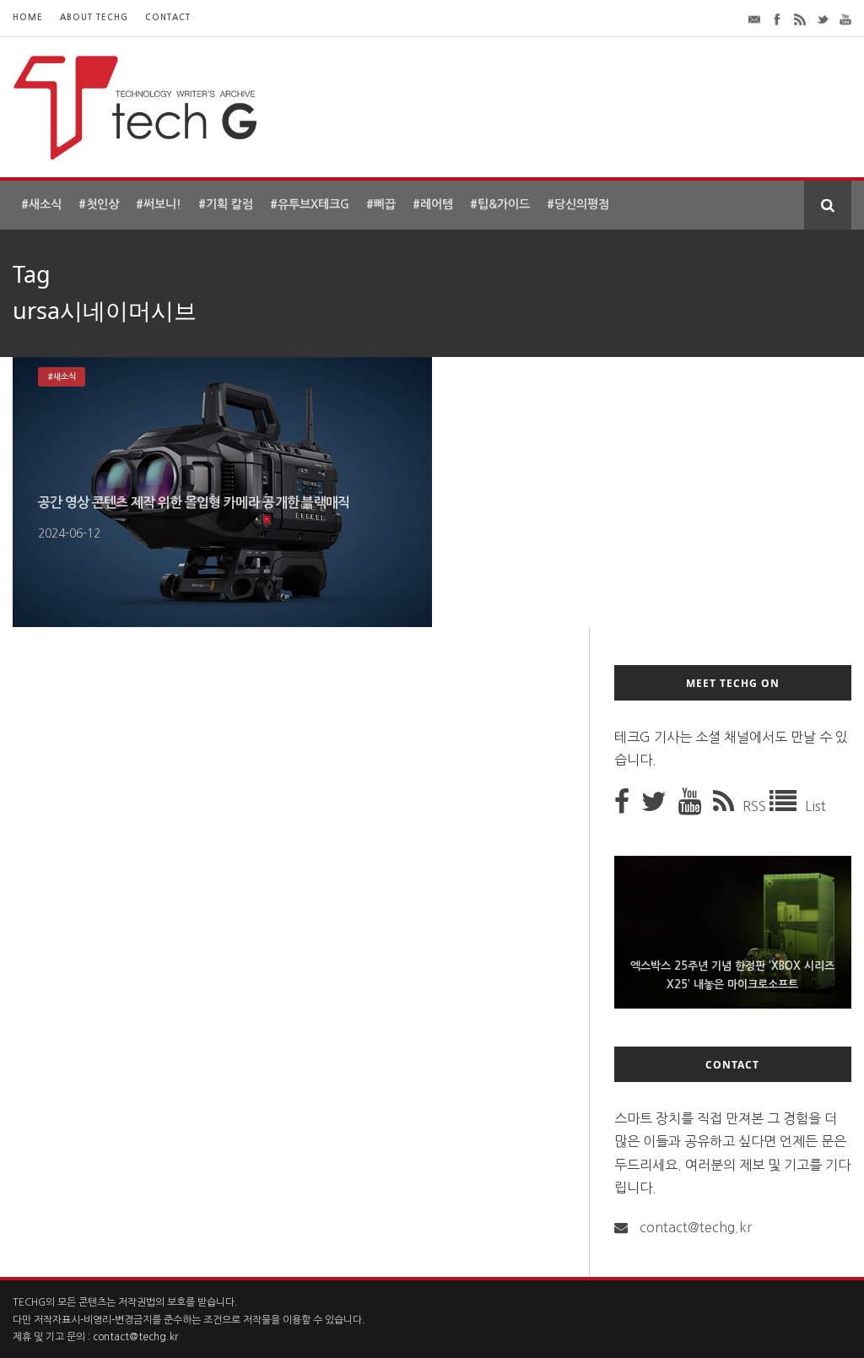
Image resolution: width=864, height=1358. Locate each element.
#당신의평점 (578, 204)
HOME (28, 17)
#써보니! (158, 204)
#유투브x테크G (309, 204)
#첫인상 (98, 204)
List (815, 806)
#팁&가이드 (500, 204)
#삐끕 (381, 204)
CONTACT (168, 17)
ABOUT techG (94, 17)
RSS (756, 806)
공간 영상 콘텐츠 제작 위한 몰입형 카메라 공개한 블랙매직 (194, 502)
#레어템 (433, 204)
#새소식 (41, 204)
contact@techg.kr (696, 1227)
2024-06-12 (69, 533)
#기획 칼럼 (225, 204)
